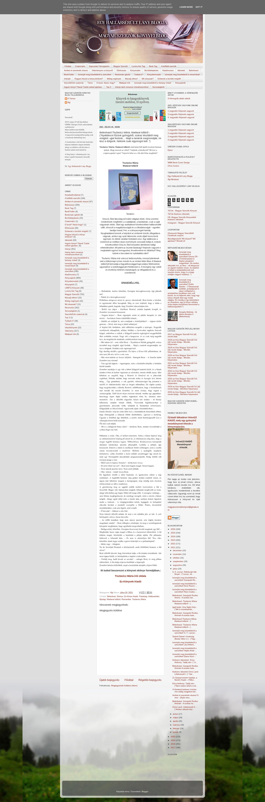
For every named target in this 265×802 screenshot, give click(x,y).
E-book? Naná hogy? (74, 225)
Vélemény (69, 331)
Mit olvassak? (148, 79)
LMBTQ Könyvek (72, 288)
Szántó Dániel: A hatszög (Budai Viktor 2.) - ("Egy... (184, 637)
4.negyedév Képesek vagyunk (181, 140)
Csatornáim (80, 66)
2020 (173, 737)
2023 (173, 540)
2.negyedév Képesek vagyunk (181, 133)
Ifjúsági (103, 599)
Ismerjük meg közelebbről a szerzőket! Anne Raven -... (185, 585)
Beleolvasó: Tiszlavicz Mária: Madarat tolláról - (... (184, 602)
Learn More (186, 7)
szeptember (178, 561)
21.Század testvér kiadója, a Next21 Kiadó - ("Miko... (184, 679)
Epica (170, 150)
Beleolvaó (111, 596)
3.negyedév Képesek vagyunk (181, 114)
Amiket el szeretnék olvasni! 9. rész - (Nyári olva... (185, 696)
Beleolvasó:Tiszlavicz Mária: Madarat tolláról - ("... (184, 620)
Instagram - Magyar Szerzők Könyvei (184, 223)
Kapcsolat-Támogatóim (99, 66)
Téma (90, 83)
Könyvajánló (70, 278)
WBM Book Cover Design (179, 163)
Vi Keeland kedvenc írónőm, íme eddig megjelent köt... (184, 690)
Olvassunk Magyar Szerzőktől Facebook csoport (181, 234)
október (176, 558)
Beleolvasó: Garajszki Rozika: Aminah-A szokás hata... (185, 614)
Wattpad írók (124, 83)
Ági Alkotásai (173, 179)
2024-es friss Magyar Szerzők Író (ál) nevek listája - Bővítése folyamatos (184, 388)
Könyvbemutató (154, 74)
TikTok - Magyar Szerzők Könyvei (182, 211)
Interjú (67, 249)
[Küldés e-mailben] (140, 592)
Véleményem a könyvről (102, 70)
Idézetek (181, 70)
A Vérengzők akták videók (179, 99)
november (177, 554)
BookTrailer (69, 74)
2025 (173, 533)
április (176, 721)
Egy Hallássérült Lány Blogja (79, 166)
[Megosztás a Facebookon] (148, 592)
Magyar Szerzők (120, 66)
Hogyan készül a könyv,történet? (89, 79)
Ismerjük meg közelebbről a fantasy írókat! (152, 83)
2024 (173, 536)
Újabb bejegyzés (109, 679)
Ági (69, 102)
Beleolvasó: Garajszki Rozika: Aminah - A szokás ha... (185, 702)
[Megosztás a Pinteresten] (150, 592)
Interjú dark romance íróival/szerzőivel (131, 87)
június (176, 714)
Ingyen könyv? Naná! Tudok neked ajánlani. (83, 87)
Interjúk (67, 79)
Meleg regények (114, 79)
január (176, 732)
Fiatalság (143, 596)
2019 (173, 740)
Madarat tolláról (113, 599)
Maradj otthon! (131, 79)
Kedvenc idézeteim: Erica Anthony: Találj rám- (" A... (184, 661)
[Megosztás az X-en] (145, 592)
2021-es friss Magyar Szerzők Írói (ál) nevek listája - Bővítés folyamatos (182, 365)
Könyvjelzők (180, 83)
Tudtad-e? (138, 74)
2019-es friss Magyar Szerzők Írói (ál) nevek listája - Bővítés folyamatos (182, 350)
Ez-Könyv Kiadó (131, 596)
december (177, 550)
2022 (173, 544)
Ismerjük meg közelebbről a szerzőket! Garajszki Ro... (184, 579)
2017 (173, 748)
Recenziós (69, 308)
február (176, 728)
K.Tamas (71, 99)
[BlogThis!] (143, 592)
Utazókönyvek (71, 328)
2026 (173, 529)
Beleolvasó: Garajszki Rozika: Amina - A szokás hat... (185, 596)
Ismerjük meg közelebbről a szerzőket (94, 74)
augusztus (177, 565)
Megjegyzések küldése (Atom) (124, 686)
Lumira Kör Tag (138, 66)
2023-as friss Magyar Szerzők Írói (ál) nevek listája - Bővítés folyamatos (182, 381)
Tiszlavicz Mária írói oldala (130, 576)
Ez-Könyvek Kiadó (130, 581)
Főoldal (68, 66)
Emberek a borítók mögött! (169, 79)
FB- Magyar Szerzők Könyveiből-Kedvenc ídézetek (182, 218)
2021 (173, 547)
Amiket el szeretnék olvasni (76, 70)
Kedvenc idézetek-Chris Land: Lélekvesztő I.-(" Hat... (185, 673)
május (176, 718)
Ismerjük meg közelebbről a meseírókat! (182, 74)
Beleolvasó (193, 70)
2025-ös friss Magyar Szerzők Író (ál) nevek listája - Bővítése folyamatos (184, 393)
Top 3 (108, 87)
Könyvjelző (69, 285)
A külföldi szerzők (168, 66)
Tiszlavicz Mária (139, 599)
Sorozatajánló (158, 87)
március (176, 725)
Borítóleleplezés (151, 70)
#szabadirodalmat (72, 195)
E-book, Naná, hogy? (106, 83)
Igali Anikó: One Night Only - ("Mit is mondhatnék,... (184, 608)
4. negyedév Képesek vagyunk (181, 117)
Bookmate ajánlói (122, 74)
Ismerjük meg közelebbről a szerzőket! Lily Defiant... (184, 643)
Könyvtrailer (135, 70)
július (175, 569)
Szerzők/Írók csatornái (74, 83)
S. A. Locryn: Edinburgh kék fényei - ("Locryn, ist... (184, 573)
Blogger (145, 792)
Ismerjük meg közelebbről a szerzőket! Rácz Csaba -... (185, 590)
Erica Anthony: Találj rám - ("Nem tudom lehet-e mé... (185, 685)
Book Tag (153, 66)
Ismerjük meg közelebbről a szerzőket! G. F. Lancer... (184, 632)
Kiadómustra (167, 70)
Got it (199, 7)
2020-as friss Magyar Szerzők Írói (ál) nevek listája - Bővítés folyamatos (182, 357)
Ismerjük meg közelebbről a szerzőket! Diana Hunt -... (184, 655)
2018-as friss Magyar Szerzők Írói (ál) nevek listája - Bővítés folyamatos (182, 342)
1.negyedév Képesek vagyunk (181, 111)
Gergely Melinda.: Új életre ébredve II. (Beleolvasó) (188, 314)
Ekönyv (120, 596)
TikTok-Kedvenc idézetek (179, 214)
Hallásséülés (153, 596)
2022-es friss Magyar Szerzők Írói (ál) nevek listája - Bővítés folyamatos (182, 373)
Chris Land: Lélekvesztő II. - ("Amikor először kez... (184, 708)
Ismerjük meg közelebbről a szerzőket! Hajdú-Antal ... (184, 649)
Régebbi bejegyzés (149, 679)
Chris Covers (173, 166)
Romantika (126, 599)
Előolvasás (121, 70)
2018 (173, 744)
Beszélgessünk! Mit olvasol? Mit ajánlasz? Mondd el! (181, 240)
